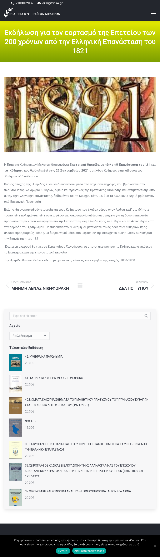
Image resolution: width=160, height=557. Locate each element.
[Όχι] (155, 546)
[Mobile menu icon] (153, 13)
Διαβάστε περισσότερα (89, 550)
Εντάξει (63, 550)
